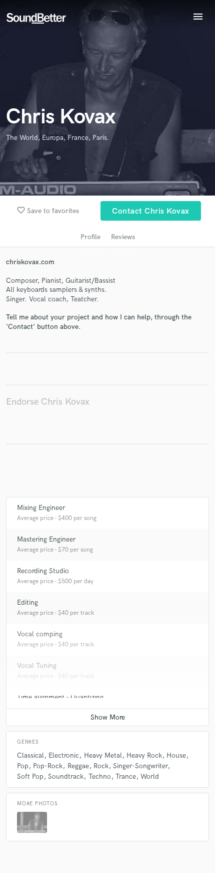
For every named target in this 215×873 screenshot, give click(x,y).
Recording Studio (43, 571)
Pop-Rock (47, 766)
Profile (90, 237)
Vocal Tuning (36, 665)
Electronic (63, 755)
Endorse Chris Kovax (48, 402)
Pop (22, 766)
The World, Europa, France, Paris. (58, 137)
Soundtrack (66, 776)
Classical (30, 755)
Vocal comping (39, 634)
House (176, 755)
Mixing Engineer (41, 507)
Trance (126, 776)
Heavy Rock (144, 755)
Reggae (78, 766)
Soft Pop (30, 776)
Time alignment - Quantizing (60, 697)
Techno (99, 776)
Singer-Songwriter (140, 766)
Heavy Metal (103, 755)
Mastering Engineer (46, 539)
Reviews (123, 237)
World (149, 776)
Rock (101, 766)
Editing (27, 602)
